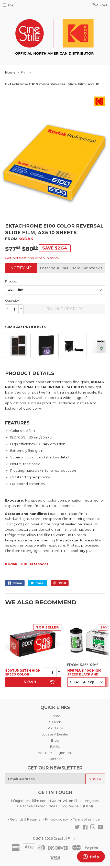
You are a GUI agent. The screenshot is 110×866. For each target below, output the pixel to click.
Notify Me (21, 268)
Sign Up (95, 779)
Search (55, 722)
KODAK (25, 238)
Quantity (12, 300)
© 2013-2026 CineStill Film (54, 838)
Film (24, 72)
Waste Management (55, 753)
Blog (55, 740)
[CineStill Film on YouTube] (100, 828)
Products (55, 728)
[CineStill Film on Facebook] (85, 828)
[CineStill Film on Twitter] (77, 828)
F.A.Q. (55, 746)
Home (10, 72)
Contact (55, 759)
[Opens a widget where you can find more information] (91, 857)
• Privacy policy (55, 819)
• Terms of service (85, 819)
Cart (103, 5)
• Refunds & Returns (24, 819)
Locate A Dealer (55, 734)
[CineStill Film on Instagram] (92, 828)
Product (11, 281)
